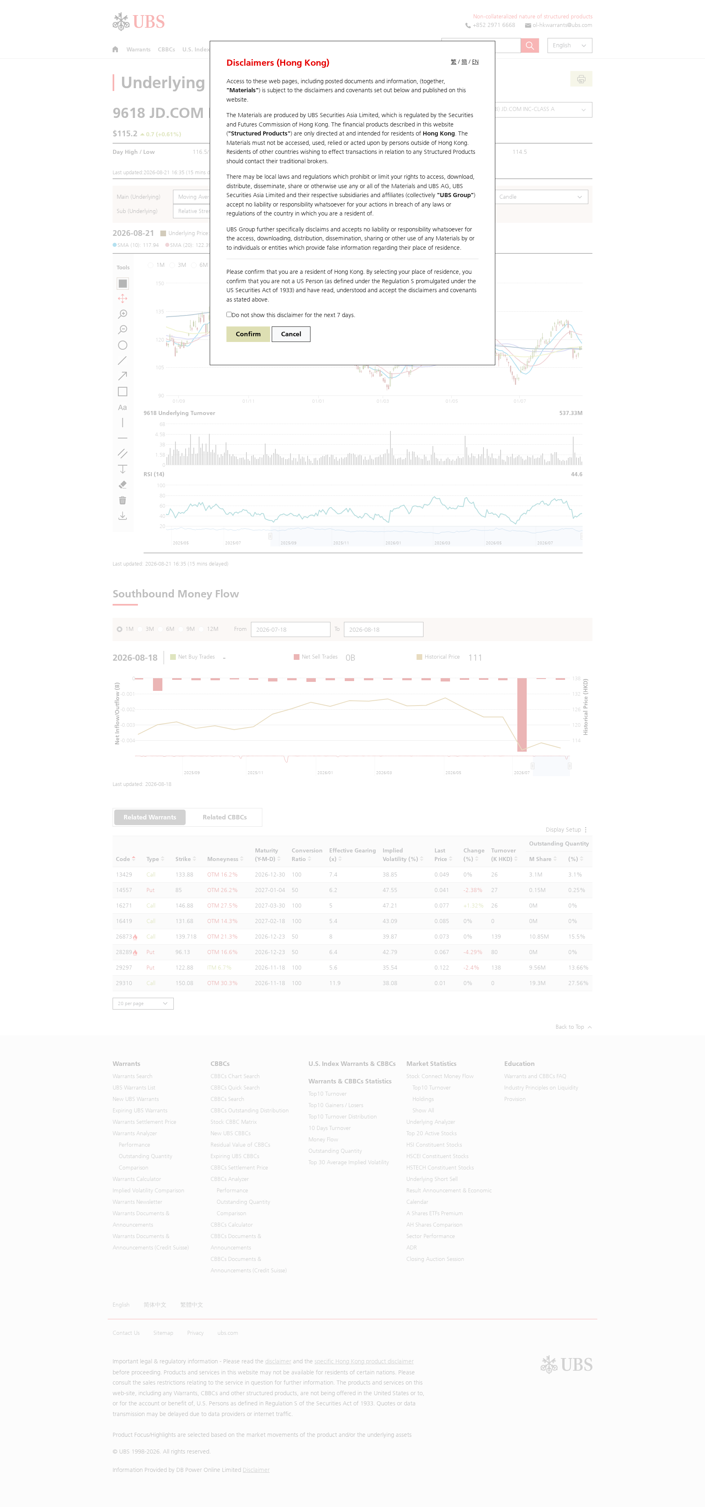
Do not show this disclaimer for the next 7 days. (293, 315)
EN (475, 61)
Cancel (291, 334)
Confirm (248, 334)
